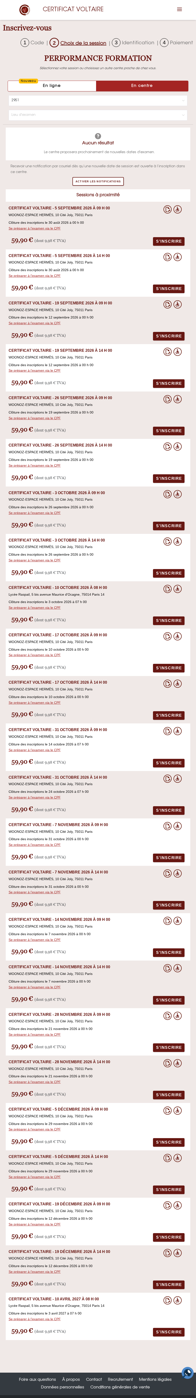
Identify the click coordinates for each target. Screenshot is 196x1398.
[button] (179, 12)
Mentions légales (155, 1380)
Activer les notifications (98, 181)
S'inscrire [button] (169, 241)
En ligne (41, 84)
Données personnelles (62, 1387)
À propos (71, 1380)
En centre (142, 86)
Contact (94, 1380)
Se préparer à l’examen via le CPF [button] (35, 228)
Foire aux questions (37, 1380)
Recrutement (120, 1380)
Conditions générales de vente (120, 1387)
